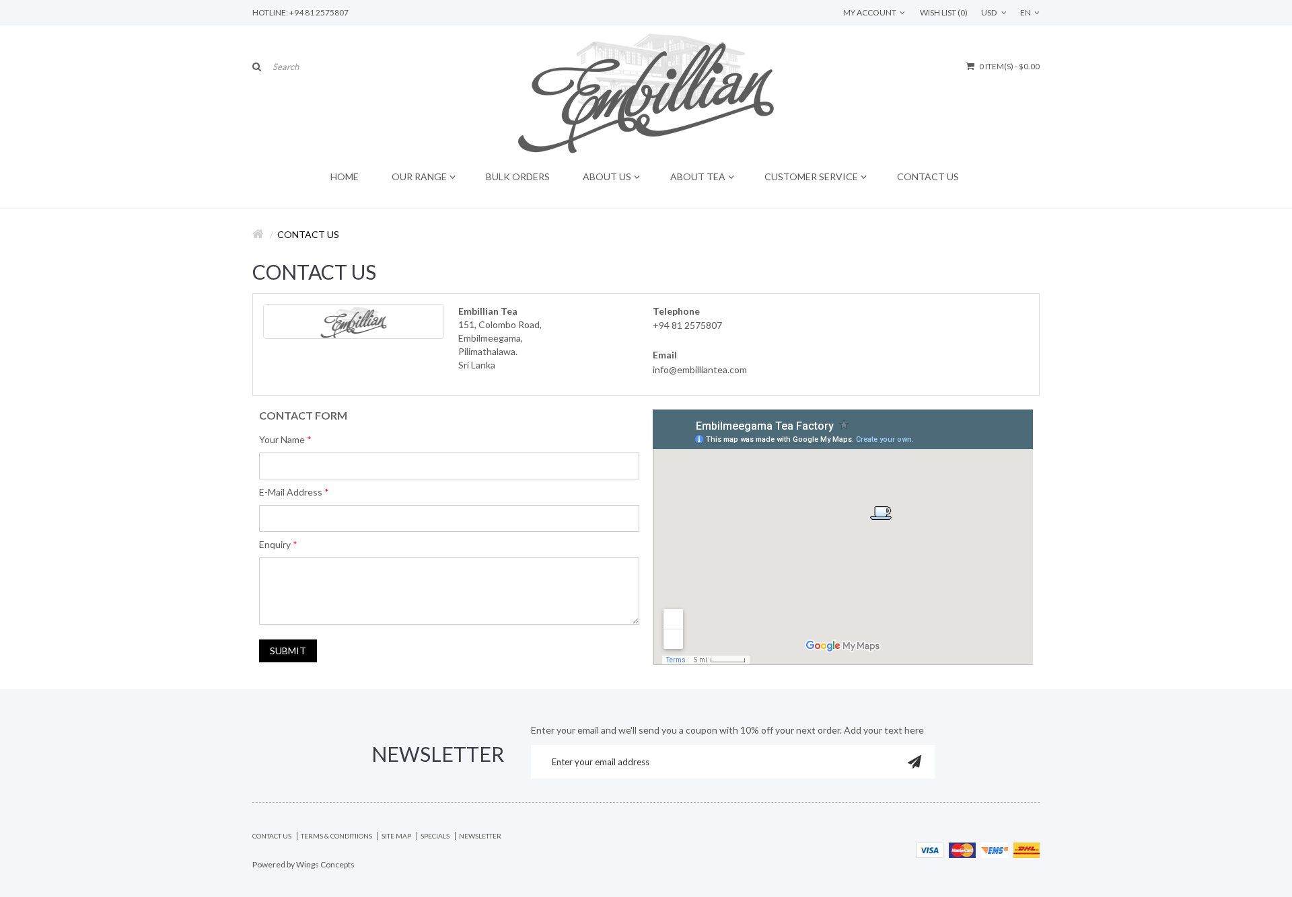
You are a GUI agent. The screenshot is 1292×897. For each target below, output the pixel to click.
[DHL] (1026, 849)
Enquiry (275, 544)
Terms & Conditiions (336, 836)
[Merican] (994, 849)
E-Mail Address (290, 492)
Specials (435, 836)
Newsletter (480, 836)
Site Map (396, 836)
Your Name (282, 439)
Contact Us (308, 234)
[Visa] (930, 849)
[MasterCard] (962, 849)
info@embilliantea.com (700, 369)
